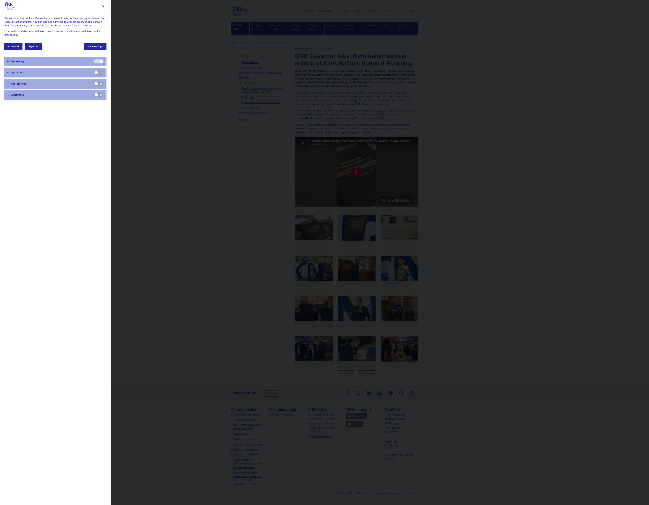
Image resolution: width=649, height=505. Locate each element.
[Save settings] (103, 6)
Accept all (13, 46)
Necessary (18, 61)
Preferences (19, 83)
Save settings (95, 46)
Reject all (33, 46)
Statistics (17, 72)
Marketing (17, 94)
